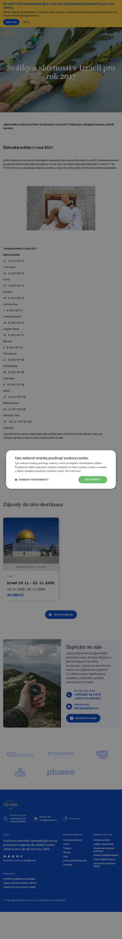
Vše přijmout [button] (93, 479)
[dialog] (61, 469)
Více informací (73, 471)
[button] (31, 479)
